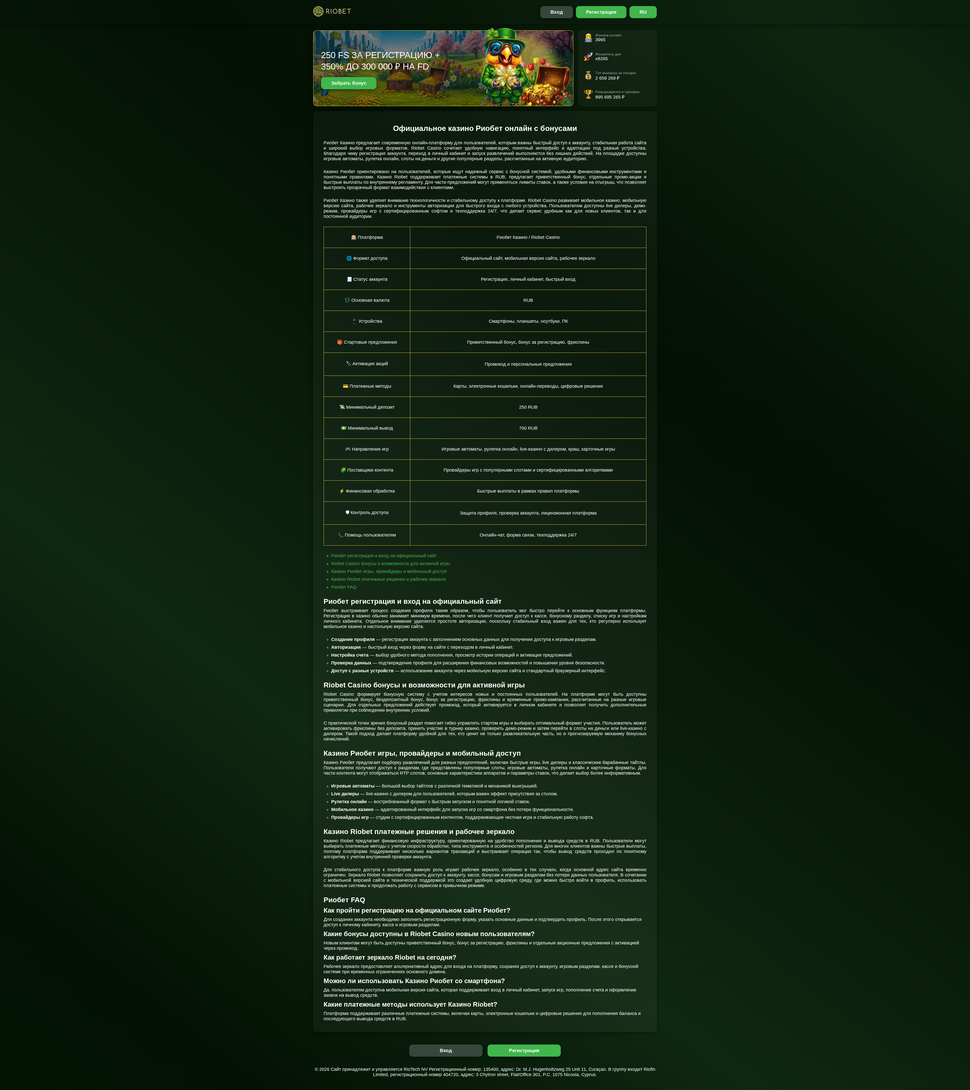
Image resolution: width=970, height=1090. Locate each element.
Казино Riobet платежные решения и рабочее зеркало (388, 579)
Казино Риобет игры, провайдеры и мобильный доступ (389, 571)
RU (643, 12)
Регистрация (601, 12)
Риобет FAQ (343, 587)
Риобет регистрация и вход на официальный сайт (384, 555)
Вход (556, 12)
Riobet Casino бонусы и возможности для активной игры (390, 563)
